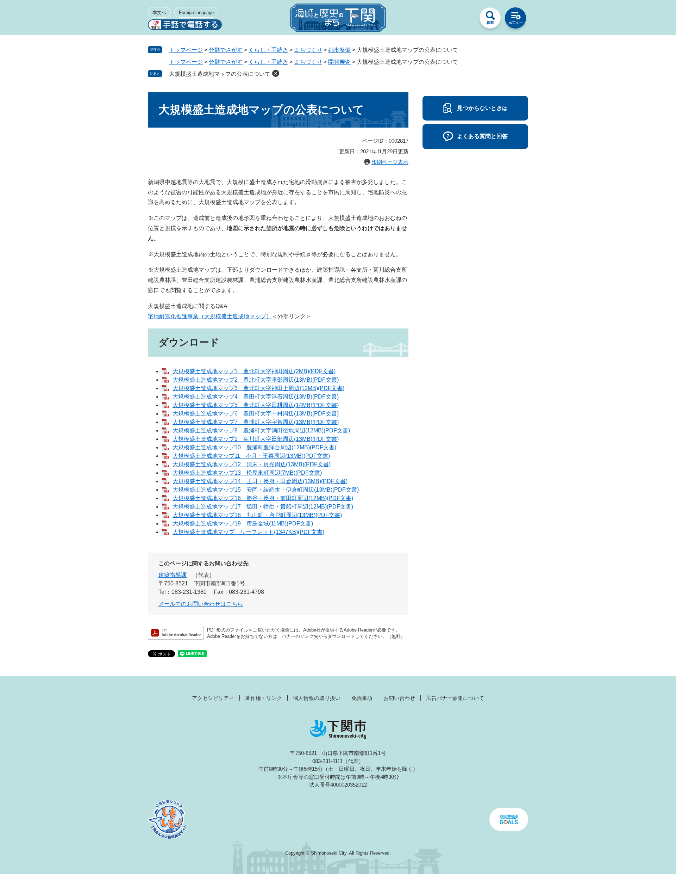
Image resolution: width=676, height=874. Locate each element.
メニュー (515, 19)
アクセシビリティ (213, 698)
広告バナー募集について (455, 698)
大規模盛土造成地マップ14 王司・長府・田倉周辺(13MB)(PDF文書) (260, 481)
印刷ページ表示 (389, 162)
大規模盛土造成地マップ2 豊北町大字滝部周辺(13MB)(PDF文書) (256, 380)
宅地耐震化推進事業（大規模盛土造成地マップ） (210, 316)
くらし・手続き (268, 50)
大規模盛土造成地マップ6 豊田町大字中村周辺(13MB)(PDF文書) (256, 414)
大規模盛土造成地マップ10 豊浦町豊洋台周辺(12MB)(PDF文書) (254, 447)
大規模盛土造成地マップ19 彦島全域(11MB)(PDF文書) (243, 524)
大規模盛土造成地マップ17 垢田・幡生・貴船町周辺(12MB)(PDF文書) (263, 507)
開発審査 (339, 62)
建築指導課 (172, 575)
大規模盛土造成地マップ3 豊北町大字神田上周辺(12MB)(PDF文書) (258, 388)
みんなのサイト (464, 19)
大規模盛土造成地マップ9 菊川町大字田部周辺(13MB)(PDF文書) (256, 439)
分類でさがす (226, 50)
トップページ (186, 50)
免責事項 (362, 698)
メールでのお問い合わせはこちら (200, 604)
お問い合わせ (399, 698)
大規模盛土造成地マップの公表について (219, 74)
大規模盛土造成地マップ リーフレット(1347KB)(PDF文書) (248, 532)
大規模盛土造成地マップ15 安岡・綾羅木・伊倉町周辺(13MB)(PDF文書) (266, 490)
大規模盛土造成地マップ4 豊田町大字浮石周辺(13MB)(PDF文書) (256, 397)
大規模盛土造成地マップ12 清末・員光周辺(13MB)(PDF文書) (252, 464)
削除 (275, 73)
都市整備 (339, 50)
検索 (490, 19)
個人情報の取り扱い (316, 698)
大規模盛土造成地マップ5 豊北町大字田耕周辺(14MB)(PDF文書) (256, 405)
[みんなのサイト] (464, 19)
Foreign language (196, 12)
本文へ (159, 12)
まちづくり (308, 50)
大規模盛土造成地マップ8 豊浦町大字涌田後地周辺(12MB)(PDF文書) (261, 430)
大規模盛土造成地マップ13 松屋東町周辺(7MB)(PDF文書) (247, 473)
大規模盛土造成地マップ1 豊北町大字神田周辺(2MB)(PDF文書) (254, 371)
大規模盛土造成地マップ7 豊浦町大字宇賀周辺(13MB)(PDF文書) (256, 422)
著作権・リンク (263, 698)
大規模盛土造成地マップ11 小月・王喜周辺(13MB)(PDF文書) (251, 456)
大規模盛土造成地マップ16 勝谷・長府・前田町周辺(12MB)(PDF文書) (263, 498)
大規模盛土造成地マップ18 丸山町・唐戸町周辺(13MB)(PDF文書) (257, 515)
